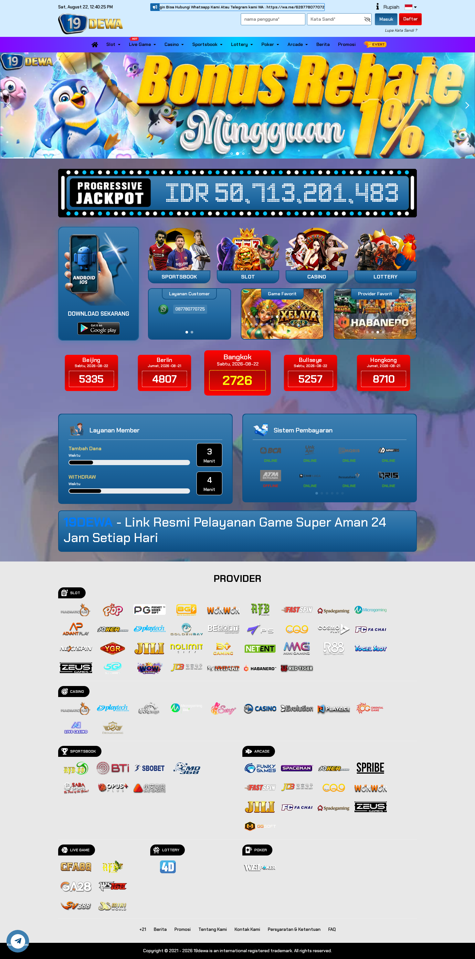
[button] (467, 105)
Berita (323, 44)
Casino (171, 44)
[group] (375, 314)
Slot (110, 44)
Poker (267, 44)
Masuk (386, 19)
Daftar (410, 19)
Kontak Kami (247, 929)
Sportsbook (204, 44)
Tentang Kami (212, 929)
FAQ (332, 929)
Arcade (295, 44)
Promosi (346, 44)
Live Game (140, 44)
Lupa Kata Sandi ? (401, 30)
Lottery (239, 44)
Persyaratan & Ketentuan (294, 929)
